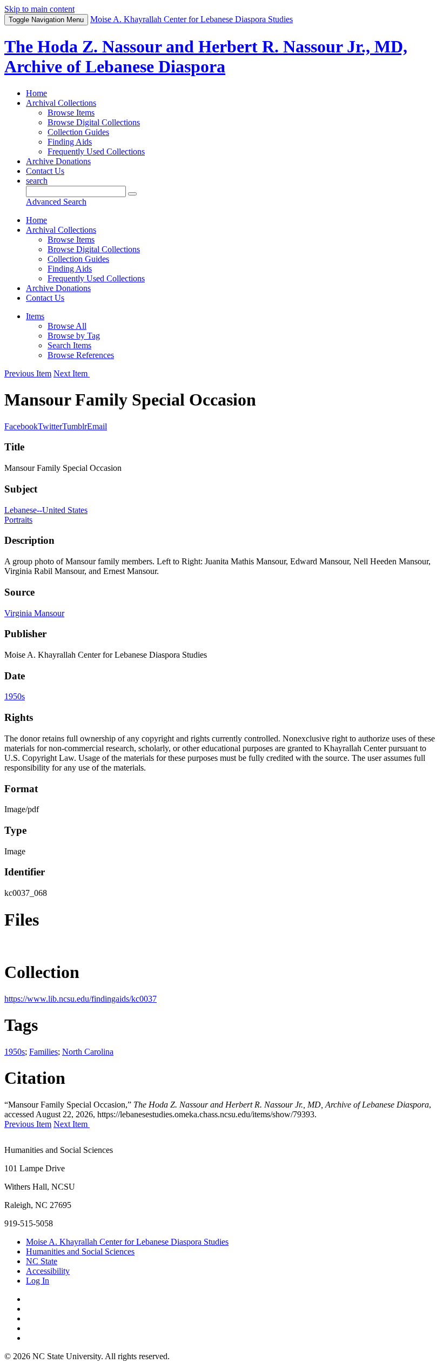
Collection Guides (78, 132)
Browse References (81, 355)
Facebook (21, 426)
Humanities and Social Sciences (80, 1251)
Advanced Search (56, 201)
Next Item (71, 373)
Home (36, 93)
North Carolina (87, 1051)
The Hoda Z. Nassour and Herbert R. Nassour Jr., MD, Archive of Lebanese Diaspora (205, 56)
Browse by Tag (74, 335)
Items (35, 316)
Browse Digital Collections (94, 122)
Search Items (69, 345)
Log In (37, 1280)
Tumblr (74, 426)
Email (97, 426)
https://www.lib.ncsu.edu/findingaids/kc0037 (80, 998)
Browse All (67, 325)
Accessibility (48, 1270)
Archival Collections (61, 102)
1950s (14, 696)
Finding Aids (70, 141)
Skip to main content (39, 9)
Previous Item (27, 373)
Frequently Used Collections (96, 151)
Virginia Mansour (34, 613)
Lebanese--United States (46, 510)
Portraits (18, 519)
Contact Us (45, 171)
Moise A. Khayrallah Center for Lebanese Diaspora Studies (127, 1241)
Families (43, 1051)
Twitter (50, 426)
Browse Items (71, 112)
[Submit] (132, 193)
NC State (41, 1261)
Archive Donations (58, 161)
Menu (46, 20)
